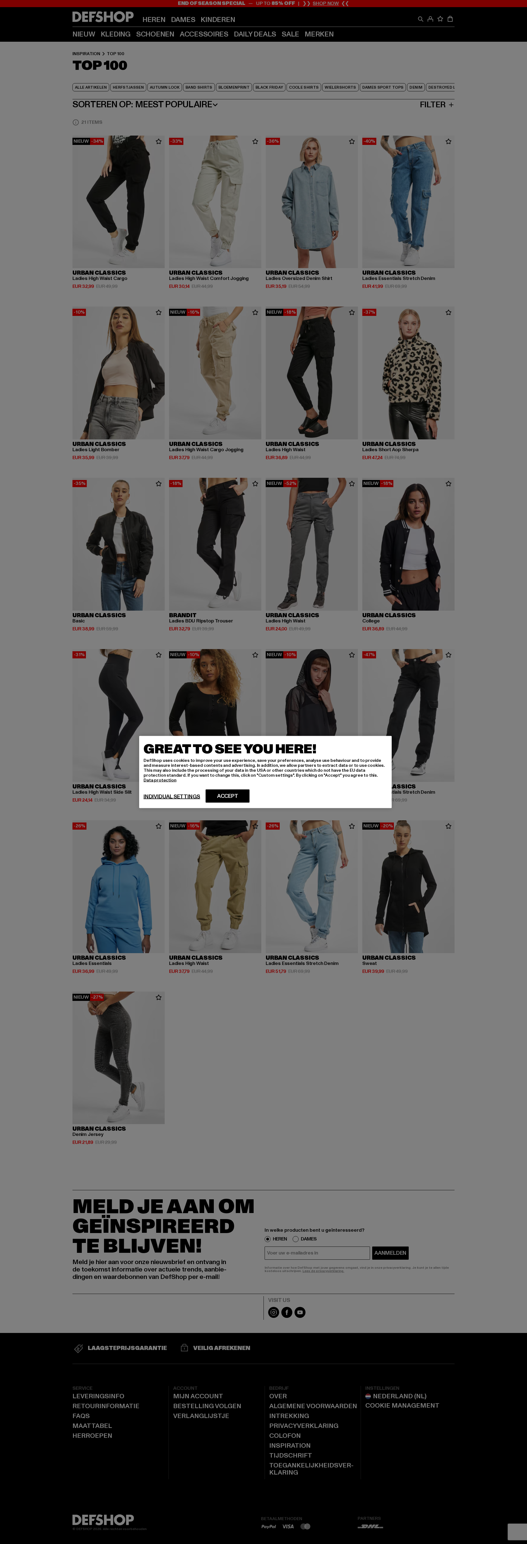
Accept (227, 796)
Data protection (160, 780)
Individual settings (172, 796)
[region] (265, 772)
